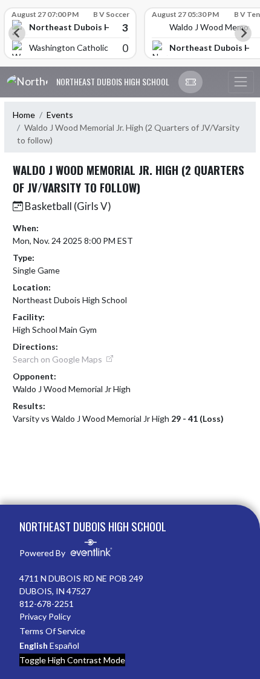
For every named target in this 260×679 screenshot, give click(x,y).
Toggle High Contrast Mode (72, 660)
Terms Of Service (52, 631)
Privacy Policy (45, 616)
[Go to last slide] (16, 33)
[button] (190, 82)
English (33, 645)
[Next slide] (243, 33)
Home (24, 115)
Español (64, 645)
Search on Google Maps (58, 359)
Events (60, 115)
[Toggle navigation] (240, 82)
